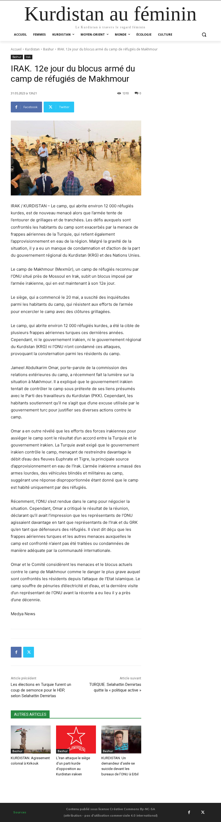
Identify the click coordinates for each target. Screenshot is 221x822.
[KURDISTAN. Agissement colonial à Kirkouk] (31, 739)
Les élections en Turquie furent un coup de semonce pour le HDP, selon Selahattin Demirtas (41, 690)
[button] (204, 34)
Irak (28, 57)
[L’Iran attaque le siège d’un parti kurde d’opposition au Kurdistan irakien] (76, 739)
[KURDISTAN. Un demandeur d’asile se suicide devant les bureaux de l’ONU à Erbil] (121, 739)
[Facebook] (16, 652)
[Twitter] (28, 652)
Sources (19, 812)
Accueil (16, 49)
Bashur (48, 49)
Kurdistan (32, 49)
